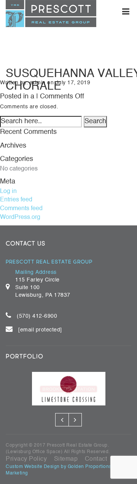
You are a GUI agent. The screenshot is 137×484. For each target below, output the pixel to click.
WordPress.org (20, 217)
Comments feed (21, 208)
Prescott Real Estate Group (77, 445)
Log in (8, 191)
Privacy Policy (26, 459)
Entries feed (16, 199)
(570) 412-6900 (37, 316)
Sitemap (66, 459)
